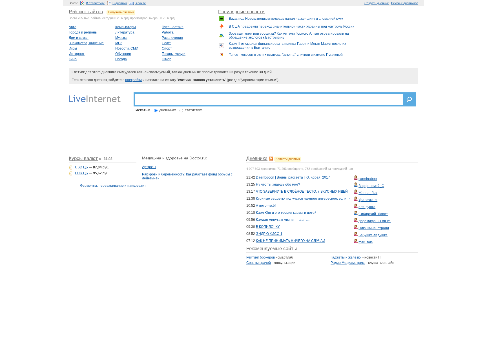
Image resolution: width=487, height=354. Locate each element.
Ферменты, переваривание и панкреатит (113, 186)
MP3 (118, 43)
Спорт (167, 48)
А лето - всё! (266, 206)
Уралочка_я (367, 200)
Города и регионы (83, 32)
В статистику (95, 3)
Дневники (256, 158)
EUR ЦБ (81, 173)
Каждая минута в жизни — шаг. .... (282, 220)
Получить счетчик (121, 12)
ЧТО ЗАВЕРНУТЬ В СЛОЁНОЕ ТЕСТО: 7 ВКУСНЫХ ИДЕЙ (302, 191)
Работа (168, 32)
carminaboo (367, 179)
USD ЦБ (81, 167)
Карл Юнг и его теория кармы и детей (286, 213)
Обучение (123, 54)
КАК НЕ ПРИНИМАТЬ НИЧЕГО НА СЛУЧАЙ (290, 241)
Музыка (121, 38)
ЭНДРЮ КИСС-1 (269, 234)
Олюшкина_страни (373, 228)
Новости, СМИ (126, 48)
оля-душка (366, 207)
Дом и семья (78, 38)
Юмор (166, 59)
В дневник (119, 3)
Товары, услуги (173, 54)
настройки (133, 80)
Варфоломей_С (371, 186)
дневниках (167, 110)
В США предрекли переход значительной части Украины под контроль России (292, 26)
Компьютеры (125, 27)
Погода (121, 59)
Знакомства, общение (86, 43)
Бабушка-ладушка (373, 235)
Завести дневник (288, 159)
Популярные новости (241, 11)
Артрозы (149, 167)
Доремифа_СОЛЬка (374, 221)
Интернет (77, 54)
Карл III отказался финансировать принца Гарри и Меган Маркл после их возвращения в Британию (287, 46)
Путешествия (172, 27)
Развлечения (172, 38)
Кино (73, 59)
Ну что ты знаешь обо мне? (278, 184)
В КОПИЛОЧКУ (268, 227)
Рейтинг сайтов (86, 11)
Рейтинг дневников (404, 3)
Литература (124, 32)
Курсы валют (83, 158)
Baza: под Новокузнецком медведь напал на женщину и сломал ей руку (286, 19)
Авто (72, 27)
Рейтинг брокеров (260, 257)
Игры (73, 48)
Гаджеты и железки (346, 257)
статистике (194, 110)
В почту (140, 3)
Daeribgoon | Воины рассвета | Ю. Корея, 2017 (293, 177)
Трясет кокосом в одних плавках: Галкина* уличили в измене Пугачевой (286, 55)
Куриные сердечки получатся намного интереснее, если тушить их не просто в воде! (324, 199)
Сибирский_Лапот (373, 214)
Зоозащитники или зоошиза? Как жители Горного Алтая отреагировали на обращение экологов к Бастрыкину (289, 35)
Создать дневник (376, 3)
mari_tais (365, 242)
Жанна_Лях (367, 193)
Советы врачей (258, 263)
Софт (166, 43)
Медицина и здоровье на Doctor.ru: (174, 158)
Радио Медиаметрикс (348, 263)
